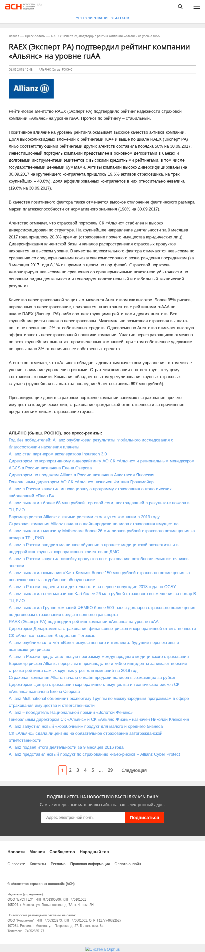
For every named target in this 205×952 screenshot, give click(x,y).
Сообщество (62, 852)
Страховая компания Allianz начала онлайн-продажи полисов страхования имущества (93, 524)
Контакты (38, 864)
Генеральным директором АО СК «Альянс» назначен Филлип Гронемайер (81, 482)
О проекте (16, 864)
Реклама (58, 864)
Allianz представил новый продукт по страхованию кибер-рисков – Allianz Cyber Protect (94, 754)
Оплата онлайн (127, 864)
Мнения (37, 852)
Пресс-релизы (35, 36)
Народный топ (94, 852)
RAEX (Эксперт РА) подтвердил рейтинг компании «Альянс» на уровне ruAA (83, 621)
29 (110, 770)
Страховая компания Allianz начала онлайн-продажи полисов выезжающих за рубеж (92, 677)
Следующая (134, 770)
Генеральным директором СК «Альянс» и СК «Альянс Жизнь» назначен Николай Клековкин (99, 719)
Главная (13, 36)
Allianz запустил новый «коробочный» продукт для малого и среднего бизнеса (86, 726)
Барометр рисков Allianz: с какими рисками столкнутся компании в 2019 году (84, 517)
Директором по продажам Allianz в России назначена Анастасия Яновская (81, 475)
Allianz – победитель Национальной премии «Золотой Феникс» (70, 712)
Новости (16, 852)
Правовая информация (90, 864)
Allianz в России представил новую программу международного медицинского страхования (99, 656)
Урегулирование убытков (102, 18)
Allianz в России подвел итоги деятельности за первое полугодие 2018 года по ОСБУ (92, 586)
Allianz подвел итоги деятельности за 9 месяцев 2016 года (66, 747)
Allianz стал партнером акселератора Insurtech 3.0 (59, 454)
